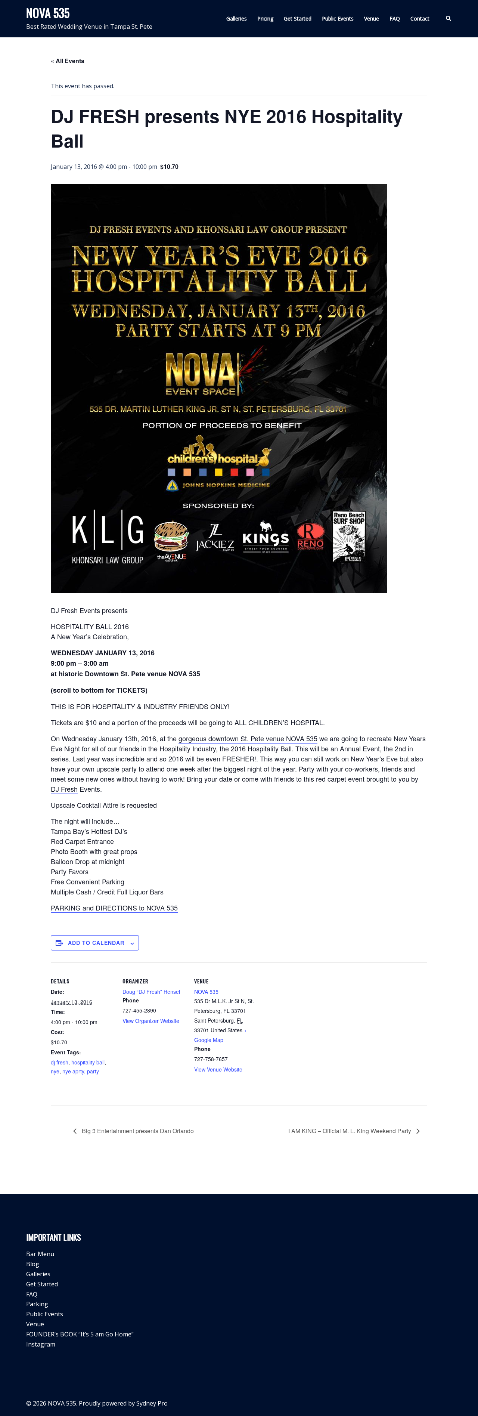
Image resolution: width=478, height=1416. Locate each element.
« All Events (67, 60)
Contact (419, 18)
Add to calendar (96, 942)
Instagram (40, 1344)
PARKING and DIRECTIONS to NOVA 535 (114, 907)
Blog (32, 1264)
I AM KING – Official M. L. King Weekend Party (350, 1130)
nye (55, 1071)
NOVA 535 (47, 12)
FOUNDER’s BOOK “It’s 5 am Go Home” (80, 1334)
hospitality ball (88, 1062)
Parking (37, 1304)
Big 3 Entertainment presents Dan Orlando (137, 1130)
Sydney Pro (152, 1403)
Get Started (297, 18)
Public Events (338, 18)
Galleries (236, 18)
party (93, 1071)
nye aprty (73, 1071)
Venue (371, 18)
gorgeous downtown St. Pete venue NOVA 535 (248, 738)
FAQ (394, 18)
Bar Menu (40, 1254)
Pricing (265, 18)
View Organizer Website (150, 1020)
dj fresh (59, 1062)
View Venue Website (218, 1069)
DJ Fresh (64, 789)
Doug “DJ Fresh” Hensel (151, 991)
